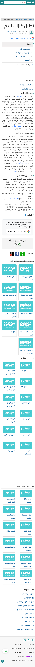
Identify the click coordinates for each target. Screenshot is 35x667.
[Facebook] (32, 639)
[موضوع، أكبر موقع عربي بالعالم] (30, 3)
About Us (31, 652)
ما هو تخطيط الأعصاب (27, 617)
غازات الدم (19, 96)
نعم (20, 245)
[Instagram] (24, 639)
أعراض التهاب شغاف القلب (25, 629)
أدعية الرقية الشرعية (27, 625)
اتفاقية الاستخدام (29, 648)
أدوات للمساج (29, 613)
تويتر (12, 254)
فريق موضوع (17, 652)
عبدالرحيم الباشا (11, 31)
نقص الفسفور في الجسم (25, 601)
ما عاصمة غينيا (29, 621)
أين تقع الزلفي (29, 597)
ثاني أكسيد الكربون (12, 198)
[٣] (9, 189)
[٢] (15, 171)
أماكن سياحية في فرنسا (26, 605)
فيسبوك (17, 254)
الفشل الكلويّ (16, 126)
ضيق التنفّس (22, 163)
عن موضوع (18, 644)
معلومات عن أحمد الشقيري (25, 609)
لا (14, 245)
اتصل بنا (31, 644)
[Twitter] (28, 639)
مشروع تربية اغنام (28, 593)
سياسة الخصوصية (16, 648)
